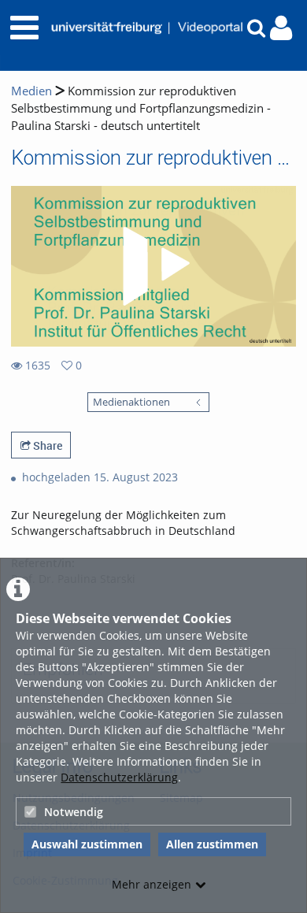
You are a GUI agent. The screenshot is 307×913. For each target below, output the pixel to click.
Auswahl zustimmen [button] (86, 844)
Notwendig (73, 811)
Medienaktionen (131, 402)
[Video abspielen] (153, 266)
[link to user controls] (281, 28)
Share (46, 445)
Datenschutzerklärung (119, 777)
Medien (31, 91)
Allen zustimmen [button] (212, 844)
